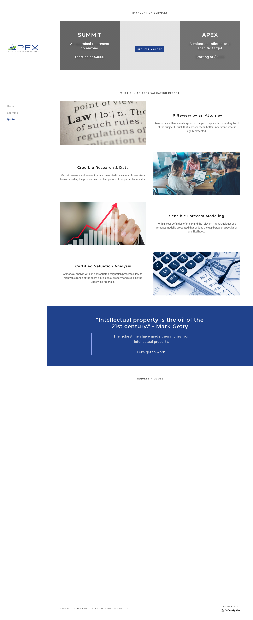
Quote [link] (11, 119)
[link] (23, 48)
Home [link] (11, 106)
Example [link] (12, 112)
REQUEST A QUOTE (149, 49)
